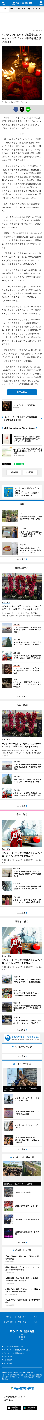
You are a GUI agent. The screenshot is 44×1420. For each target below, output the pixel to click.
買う (28, 9)
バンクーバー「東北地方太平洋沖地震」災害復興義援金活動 (21, 418)
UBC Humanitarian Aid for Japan (19, 428)
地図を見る (22, 392)
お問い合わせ (8, 1356)
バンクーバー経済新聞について (14, 1346)
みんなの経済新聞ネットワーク (22, 1388)
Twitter (22, 1337)
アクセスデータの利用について (14, 1353)
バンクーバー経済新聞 (22, 3)
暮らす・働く (37, 9)
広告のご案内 (8, 1360)
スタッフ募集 (8, 1363)
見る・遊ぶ (21, 9)
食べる (13, 9)
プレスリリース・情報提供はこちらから (17, 1350)
